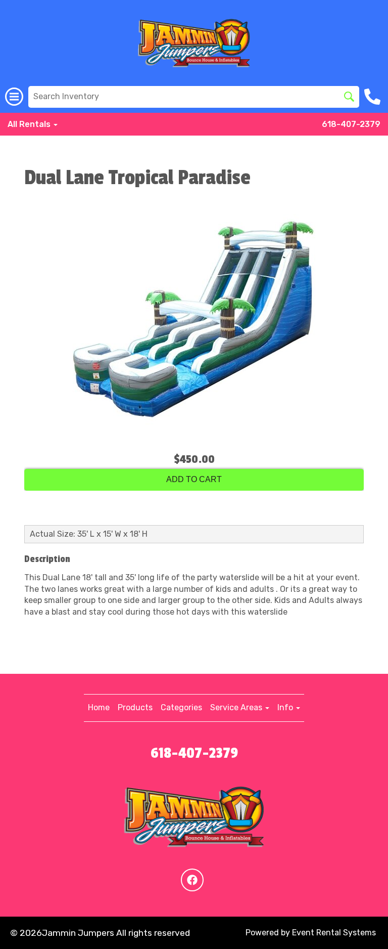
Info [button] (286, 707)
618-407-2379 (351, 124)
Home (99, 707)
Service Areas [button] (237, 707)
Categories (181, 707)
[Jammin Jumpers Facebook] (192, 880)
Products (135, 707)
